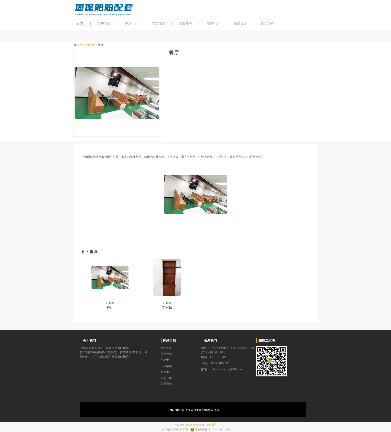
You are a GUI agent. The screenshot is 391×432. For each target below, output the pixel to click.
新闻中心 (213, 24)
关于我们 (104, 24)
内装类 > (92, 45)
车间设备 (240, 24)
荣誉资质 (185, 24)
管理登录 (211, 424)
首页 (80, 24)
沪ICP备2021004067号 (175, 429)
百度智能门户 (192, 424)
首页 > (81, 45)
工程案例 (158, 24)
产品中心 (131, 24)
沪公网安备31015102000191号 (212, 429)
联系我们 (267, 24)
